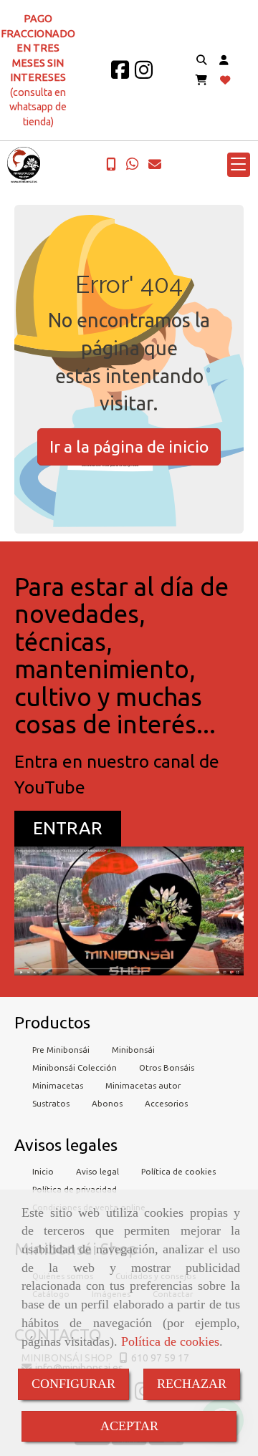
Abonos (107, 1103)
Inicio (43, 1171)
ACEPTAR (129, 1426)
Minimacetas (57, 1085)
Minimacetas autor (143, 1085)
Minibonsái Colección (74, 1067)
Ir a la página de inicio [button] (129, 446)
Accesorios (166, 1103)
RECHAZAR (191, 1384)
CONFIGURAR (73, 1384)
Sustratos (51, 1103)
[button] (223, 60)
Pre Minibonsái (61, 1049)
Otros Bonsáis (166, 1067)
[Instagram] (144, 73)
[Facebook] (120, 73)
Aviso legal (97, 1171)
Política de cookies (170, 1341)
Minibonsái (133, 1049)
